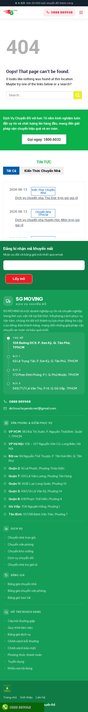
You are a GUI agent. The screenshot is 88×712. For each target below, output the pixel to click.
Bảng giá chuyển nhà (22, 584)
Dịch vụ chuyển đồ (21, 558)
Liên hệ (40, 697)
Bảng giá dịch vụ (19, 634)
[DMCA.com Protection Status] (7, 688)
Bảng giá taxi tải (19, 598)
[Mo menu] (81, 12)
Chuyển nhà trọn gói (22, 537)
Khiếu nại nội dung (20, 668)
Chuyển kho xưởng (20, 551)
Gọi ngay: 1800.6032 (44, 139)
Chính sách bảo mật (22, 648)
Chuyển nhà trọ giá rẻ (22, 565)
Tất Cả (11, 170)
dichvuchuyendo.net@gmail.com (32, 408)
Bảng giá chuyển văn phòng (27, 591)
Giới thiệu (26, 697)
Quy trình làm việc (20, 628)
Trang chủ (10, 697)
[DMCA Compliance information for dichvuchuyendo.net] (27, 688)
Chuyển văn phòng (21, 544)
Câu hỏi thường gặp (21, 621)
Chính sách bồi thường (23, 641)
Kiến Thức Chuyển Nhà (42, 170)
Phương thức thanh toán (25, 655)
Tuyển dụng (16, 661)
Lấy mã (19, 279)
